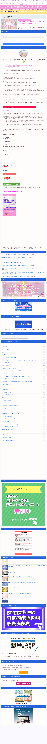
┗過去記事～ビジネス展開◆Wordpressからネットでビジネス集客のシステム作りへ (23, 381)
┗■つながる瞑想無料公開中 (23, 416)
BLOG (2, 9)
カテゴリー (5, 38)
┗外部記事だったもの (23, 389)
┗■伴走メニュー (23, 408)
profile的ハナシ (23, 346)
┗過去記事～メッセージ (23, 437)
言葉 (23, 434)
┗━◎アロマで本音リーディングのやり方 (23, 424)
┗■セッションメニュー (23, 400)
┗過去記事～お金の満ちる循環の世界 (23, 378)
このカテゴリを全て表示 (23, 550)
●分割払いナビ (23, 354)
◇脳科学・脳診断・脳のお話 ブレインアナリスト (23, 394)
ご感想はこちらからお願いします (41, 9)
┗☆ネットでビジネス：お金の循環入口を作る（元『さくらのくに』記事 (23, 376)
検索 (23, 43)
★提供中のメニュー (23, 397)
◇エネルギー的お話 (23, 365)
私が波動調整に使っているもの (23, 429)
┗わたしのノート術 (23, 386)
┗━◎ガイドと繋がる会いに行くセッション (23, 405)
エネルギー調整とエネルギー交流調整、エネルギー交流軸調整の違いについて (16, 265)
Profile (6, 9)
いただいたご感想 (27, 9)
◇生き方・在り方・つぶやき (23, 384)
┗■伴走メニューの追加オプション (23, 410)
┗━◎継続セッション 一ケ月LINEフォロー (23, 413)
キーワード (5, 34)
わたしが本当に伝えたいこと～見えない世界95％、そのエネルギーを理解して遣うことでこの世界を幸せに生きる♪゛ (23, 268)
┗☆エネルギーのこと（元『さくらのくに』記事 (23, 370)
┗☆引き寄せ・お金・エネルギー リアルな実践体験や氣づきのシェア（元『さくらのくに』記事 (23, 360)
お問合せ (33, 9)
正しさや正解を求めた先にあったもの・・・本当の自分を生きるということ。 (16, 254)
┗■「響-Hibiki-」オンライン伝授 (23, 418)
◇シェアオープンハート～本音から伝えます (23, 357)
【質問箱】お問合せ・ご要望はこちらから (23, 440)
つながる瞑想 (11, 9)
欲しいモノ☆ (23, 432)
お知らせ (23, 352)
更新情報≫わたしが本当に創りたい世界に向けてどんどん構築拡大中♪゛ (15, 257)
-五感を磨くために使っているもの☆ (23, 368)
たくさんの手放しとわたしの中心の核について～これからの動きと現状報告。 (16, 276)
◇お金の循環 (23, 373)
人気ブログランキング (6, 180)
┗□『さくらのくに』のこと (23, 421)
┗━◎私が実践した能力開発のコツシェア (23, 426)
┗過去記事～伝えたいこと (23, 362)
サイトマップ (21, 9)
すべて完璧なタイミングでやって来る (9, 262)
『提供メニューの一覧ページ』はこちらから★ (15, 336)
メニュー (16, 9)
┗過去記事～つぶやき (23, 392)
